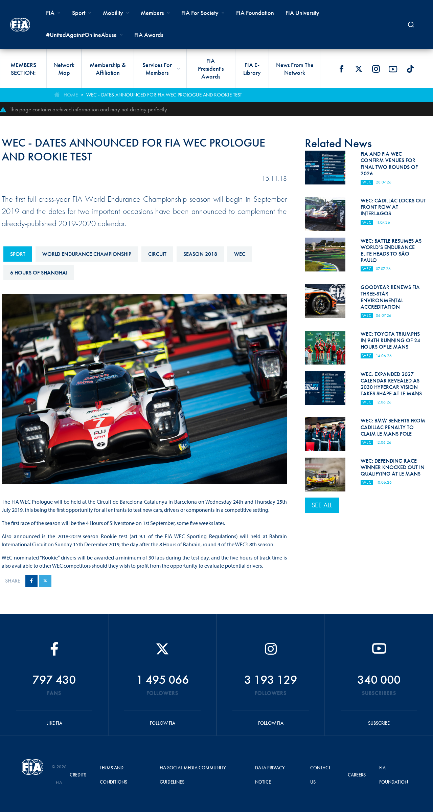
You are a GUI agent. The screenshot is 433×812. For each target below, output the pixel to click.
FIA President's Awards (211, 68)
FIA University (302, 13)
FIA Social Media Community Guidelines (193, 775)
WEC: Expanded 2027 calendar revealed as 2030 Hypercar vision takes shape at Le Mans (391, 384)
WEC (239, 254)
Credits (78, 775)
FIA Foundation (255, 13)
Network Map (63, 68)
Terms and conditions (113, 775)
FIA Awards (148, 35)
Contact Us (320, 775)
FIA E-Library (252, 68)
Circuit (157, 254)
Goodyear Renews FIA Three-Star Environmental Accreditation (390, 297)
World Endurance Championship (86, 254)
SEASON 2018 (200, 254)
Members (152, 13)
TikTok (410, 69)
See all (322, 505)
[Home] (20, 24)
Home (71, 94)
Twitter (359, 69)
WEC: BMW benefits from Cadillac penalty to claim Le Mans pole (393, 427)
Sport (17, 254)
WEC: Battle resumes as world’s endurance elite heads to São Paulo (391, 250)
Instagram (376, 69)
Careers (357, 775)
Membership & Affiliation (108, 68)
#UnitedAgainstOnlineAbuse (81, 35)
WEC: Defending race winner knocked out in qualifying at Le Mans (393, 467)
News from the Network (295, 68)
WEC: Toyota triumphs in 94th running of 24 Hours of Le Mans (390, 340)
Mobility (113, 13)
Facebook (341, 69)
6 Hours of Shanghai (38, 272)
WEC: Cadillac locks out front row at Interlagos (393, 207)
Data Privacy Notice (270, 775)
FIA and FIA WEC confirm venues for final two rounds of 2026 (389, 163)
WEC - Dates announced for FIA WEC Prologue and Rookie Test (164, 94)
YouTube (393, 69)
